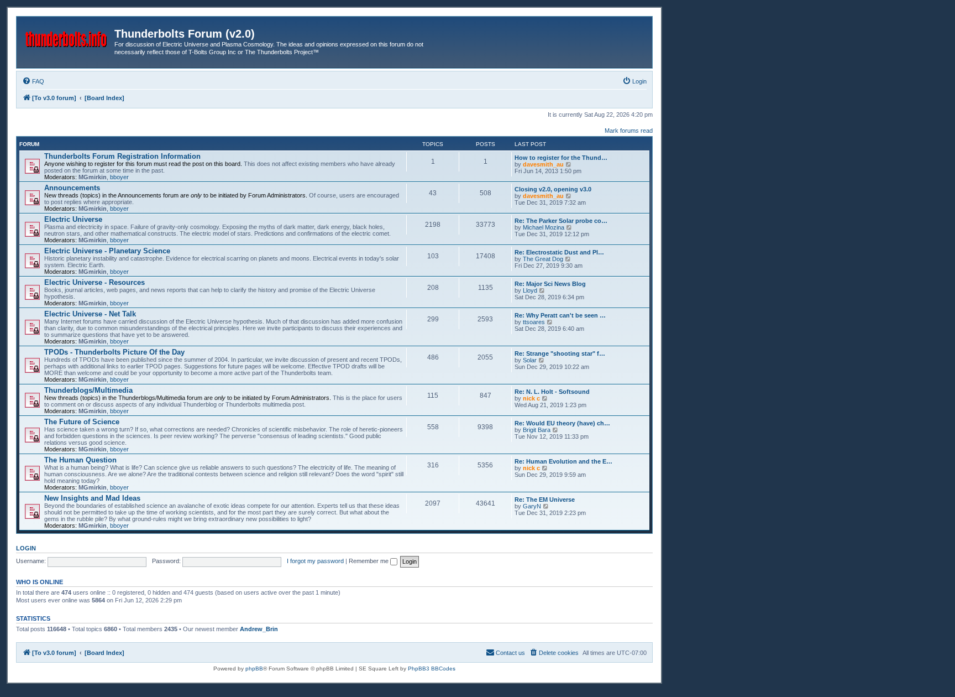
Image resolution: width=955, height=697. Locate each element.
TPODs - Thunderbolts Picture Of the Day (114, 352)
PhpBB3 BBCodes (431, 668)
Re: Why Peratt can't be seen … (560, 315)
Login (26, 548)
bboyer (119, 177)
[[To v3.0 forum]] (66, 37)
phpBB (254, 668)
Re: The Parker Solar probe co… (561, 220)
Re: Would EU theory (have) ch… (562, 423)
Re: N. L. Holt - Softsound (552, 391)
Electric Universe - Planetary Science (107, 251)
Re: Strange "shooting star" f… (560, 353)
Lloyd (530, 290)
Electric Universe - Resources (94, 282)
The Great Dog (543, 259)
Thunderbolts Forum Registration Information (122, 156)
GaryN (532, 506)
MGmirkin (92, 177)
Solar (530, 360)
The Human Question (80, 460)
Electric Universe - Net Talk (90, 314)
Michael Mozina (543, 227)
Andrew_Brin (259, 629)
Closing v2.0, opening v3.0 (553, 189)
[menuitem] (33, 81)
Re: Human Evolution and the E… (563, 461)
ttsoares (534, 322)
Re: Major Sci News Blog (550, 283)
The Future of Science (81, 422)
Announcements (72, 188)
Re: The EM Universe (545, 499)
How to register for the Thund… (561, 157)
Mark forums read (629, 130)
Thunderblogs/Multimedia (88, 390)
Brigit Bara (536, 429)
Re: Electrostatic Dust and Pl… (559, 252)
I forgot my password (315, 561)
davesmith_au (543, 164)
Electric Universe (73, 219)
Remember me (369, 561)
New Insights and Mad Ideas (92, 498)
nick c (531, 398)
